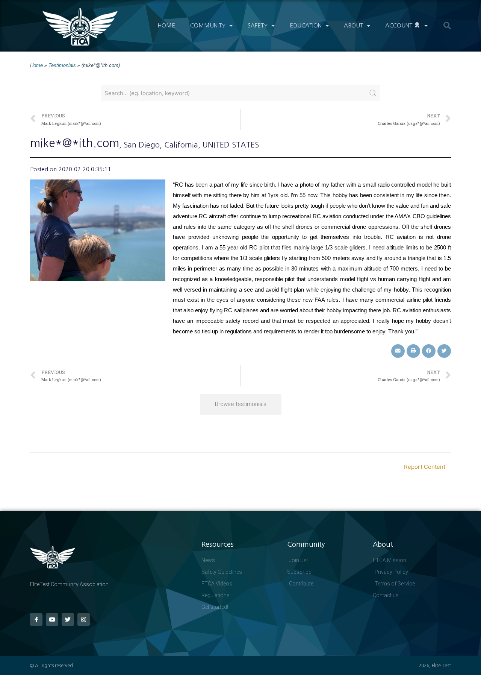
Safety (258, 25)
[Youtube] (52, 619)
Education (306, 25)
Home (166, 25)
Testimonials (62, 65)
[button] (447, 25)
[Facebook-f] (36, 619)
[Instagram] (83, 619)
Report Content (424, 466)
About (353, 25)
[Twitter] (68, 619)
